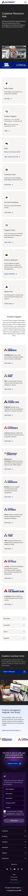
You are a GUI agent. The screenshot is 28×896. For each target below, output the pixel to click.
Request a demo (13, 763)
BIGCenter (7, 618)
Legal (14, 874)
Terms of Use (12, 813)
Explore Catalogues (9, 671)
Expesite (6, 638)
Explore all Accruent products (10, 730)
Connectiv (7, 625)
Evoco (5, 631)
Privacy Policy (14, 879)
